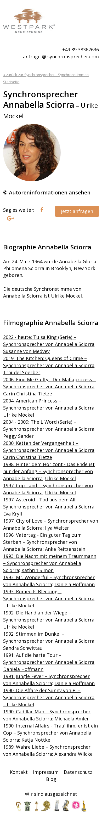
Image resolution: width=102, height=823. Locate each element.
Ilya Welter (57, 528)
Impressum (46, 772)
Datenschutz (78, 772)
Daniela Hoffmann (74, 584)
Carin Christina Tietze (27, 393)
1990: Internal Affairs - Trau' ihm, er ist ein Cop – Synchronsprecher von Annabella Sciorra (50, 733)
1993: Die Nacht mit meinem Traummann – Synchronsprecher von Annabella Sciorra (49, 563)
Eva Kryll (12, 514)
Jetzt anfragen (77, 211)
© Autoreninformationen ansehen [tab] (46, 192)
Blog (51, 779)
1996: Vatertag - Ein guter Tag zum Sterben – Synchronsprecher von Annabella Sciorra (42, 542)
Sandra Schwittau (23, 648)
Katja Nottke (35, 740)
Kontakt (19, 772)
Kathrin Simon (37, 570)
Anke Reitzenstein (65, 549)
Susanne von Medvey (26, 351)
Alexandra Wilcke (73, 754)
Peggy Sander (18, 436)
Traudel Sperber (21, 372)
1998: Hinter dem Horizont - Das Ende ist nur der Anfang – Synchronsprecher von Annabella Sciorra (49, 471)
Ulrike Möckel (18, 415)
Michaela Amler (71, 718)
